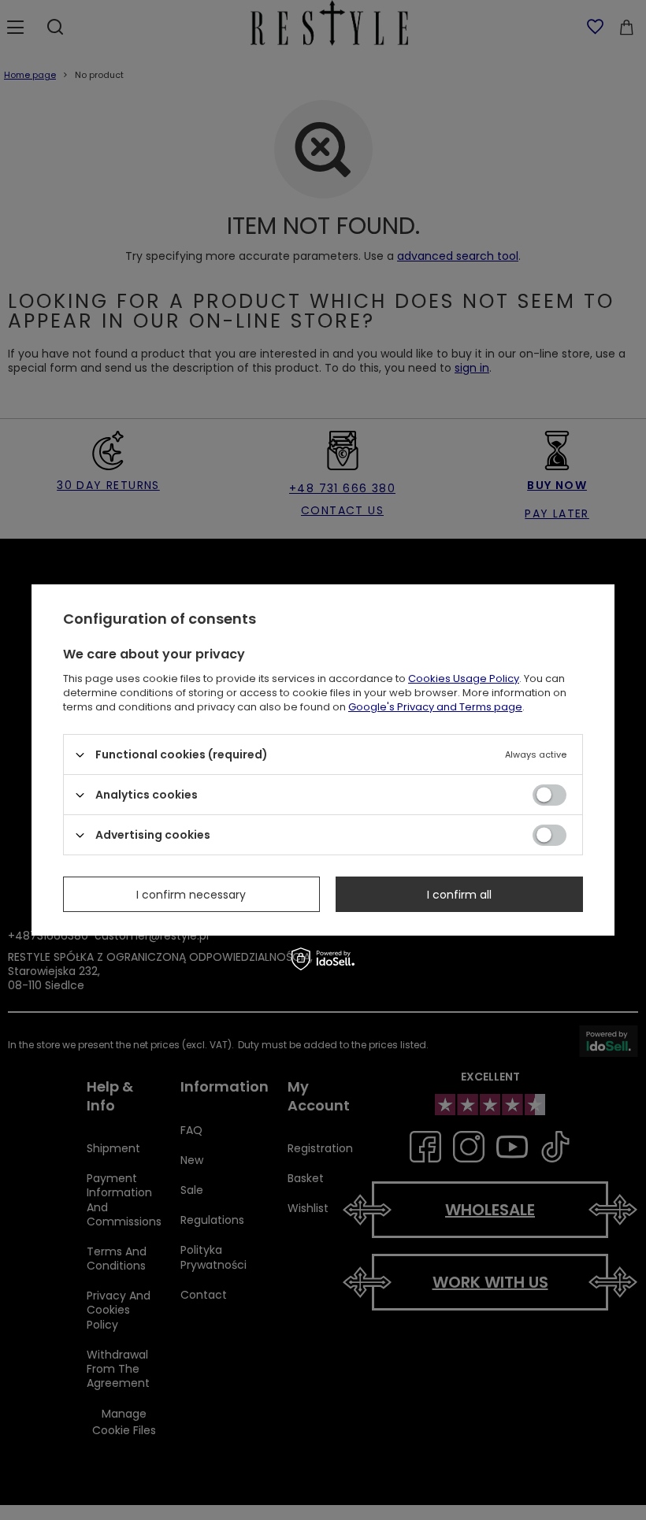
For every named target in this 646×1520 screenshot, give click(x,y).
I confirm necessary (191, 894)
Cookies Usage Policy (463, 678)
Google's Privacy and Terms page (435, 706)
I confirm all (459, 894)
